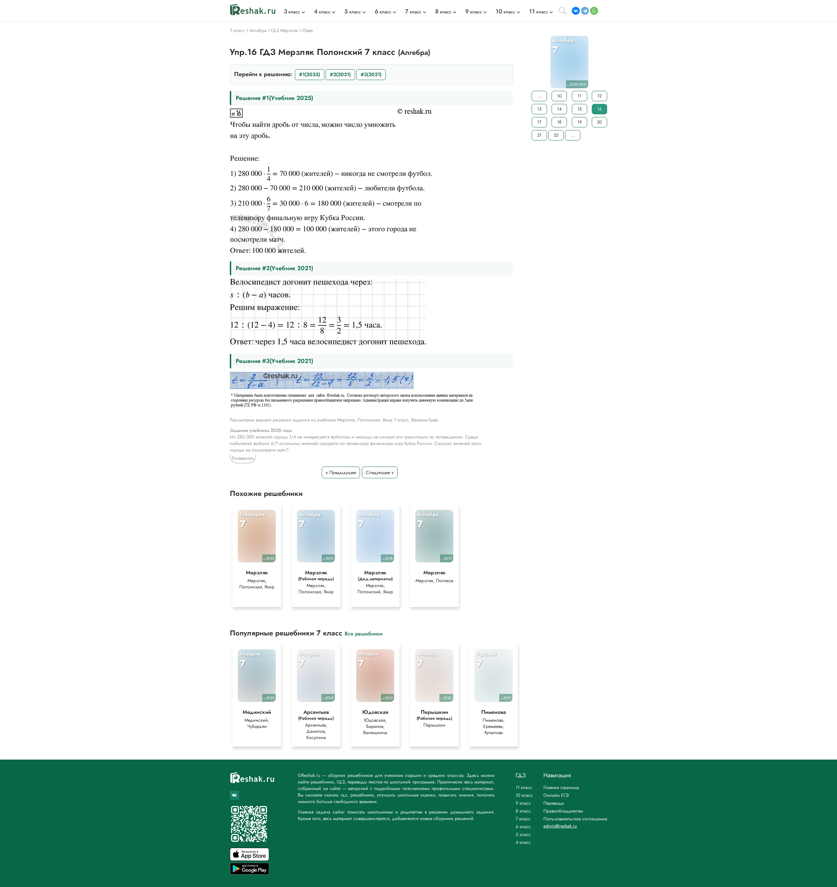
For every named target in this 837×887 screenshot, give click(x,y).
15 (579, 109)
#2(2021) (340, 74)
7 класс (523, 818)
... (539, 96)
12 (599, 96)
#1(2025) (309, 74)
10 (559, 96)
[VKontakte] (576, 11)
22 (556, 135)
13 (539, 109)
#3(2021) (371, 74)
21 (539, 135)
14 (559, 109)
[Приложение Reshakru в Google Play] (249, 873)
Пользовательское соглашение (575, 818)
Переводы (553, 803)
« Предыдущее (341, 472)
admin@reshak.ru (560, 826)
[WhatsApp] (594, 11)
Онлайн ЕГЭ (556, 795)
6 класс (523, 826)
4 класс (523, 842)
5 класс (523, 834)
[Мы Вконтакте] (234, 795)
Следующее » (380, 472)
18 (559, 122)
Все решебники (364, 633)
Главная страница (561, 787)
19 (579, 122)
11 (579, 96)
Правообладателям (563, 811)
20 (599, 122)
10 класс (524, 795)
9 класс (523, 803)
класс (292, 11)
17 (539, 122)
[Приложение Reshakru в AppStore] (249, 859)
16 (599, 109)
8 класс (523, 811)
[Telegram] (585, 11)
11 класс (524, 787)
